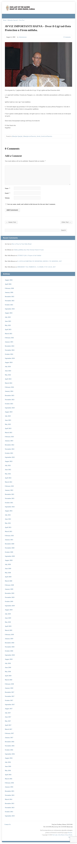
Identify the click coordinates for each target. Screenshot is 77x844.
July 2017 (8, 713)
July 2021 (8, 515)
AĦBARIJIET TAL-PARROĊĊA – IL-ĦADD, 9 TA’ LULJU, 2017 (36, 267)
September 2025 (10, 309)
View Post (21, 20)
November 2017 (9, 696)
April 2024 (8, 379)
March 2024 (8, 383)
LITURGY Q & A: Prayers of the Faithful (29, 255)
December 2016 (9, 741)
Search (63, 230)
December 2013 (9, 803)
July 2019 (8, 614)
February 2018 (9, 684)
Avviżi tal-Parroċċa (46, 136)
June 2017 (8, 717)
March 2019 (8, 630)
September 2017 (10, 704)
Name (7, 188)
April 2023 (8, 428)
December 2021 (9, 494)
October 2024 (9, 354)
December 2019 (9, 593)
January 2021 (9, 539)
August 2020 (8, 560)
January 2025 (9, 342)
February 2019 (9, 634)
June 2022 (8, 469)
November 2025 (9, 300)
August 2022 (8, 461)
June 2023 (8, 420)
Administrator (23, 37)
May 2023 (8, 424)
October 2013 (9, 811)
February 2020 (9, 585)
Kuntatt (70, 832)
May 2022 (8, 474)
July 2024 (8, 366)
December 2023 (9, 395)
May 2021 (8, 523)
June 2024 (8, 371)
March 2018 (8, 680)
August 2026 (8, 280)
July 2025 (8, 317)
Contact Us (8, 824)
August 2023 (8, 412)
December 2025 (9, 296)
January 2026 (9, 292)
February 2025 (9, 337)
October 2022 (9, 453)
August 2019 (8, 610)
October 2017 (9, 700)
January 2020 (9, 589)
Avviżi (38, 136)
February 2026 (9, 288)
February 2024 (9, 387)
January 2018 (9, 688)
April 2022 (8, 478)
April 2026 (8, 284)
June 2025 (8, 321)
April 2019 (8, 626)
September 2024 (10, 358)
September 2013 (10, 816)
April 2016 (8, 774)
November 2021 (9, 498)
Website (7, 198)
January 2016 (9, 787)
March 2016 (8, 779)
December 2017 (9, 692)
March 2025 (8, 333)
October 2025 (9, 305)
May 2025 (8, 325)
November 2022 (9, 449)
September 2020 (10, 556)
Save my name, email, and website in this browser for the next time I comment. (31, 204)
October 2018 (9, 651)
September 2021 (10, 507)
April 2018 (8, 675)
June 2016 (8, 766)
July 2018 (8, 663)
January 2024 (9, 391)
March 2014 (8, 799)
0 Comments (62, 37)
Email (7, 193)
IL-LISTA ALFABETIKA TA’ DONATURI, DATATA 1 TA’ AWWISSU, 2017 (39, 261)
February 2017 (9, 733)
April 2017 (8, 725)
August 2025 (8, 313)
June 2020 (8, 568)
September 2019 (10, 605)
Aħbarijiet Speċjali (13, 20)
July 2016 (8, 762)
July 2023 (8, 416)
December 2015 (9, 791)
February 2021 (9, 535)
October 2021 (9, 502)
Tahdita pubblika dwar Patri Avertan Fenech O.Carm (29, 250)
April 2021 (8, 527)
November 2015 (9, 795)
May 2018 (8, 671)
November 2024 (9, 350)
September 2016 (10, 754)
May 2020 (8, 572)
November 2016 (9, 746)
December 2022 (9, 445)
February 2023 (9, 436)
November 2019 (9, 597)
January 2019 (9, 638)
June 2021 (8, 519)
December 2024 (9, 346)
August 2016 (8, 758)
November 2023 (9, 399)
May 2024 (8, 375)
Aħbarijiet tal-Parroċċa (29, 136)
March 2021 (8, 531)
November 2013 (9, 807)
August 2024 (8, 362)
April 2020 (8, 577)
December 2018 (9, 643)
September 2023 (10, 408)
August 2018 (8, 659)
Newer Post (11, 222)
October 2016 (9, 750)
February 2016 (9, 783)
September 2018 (10, 655)
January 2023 (9, 441)
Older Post (66, 222)
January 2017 (9, 737)
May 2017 (8, 721)
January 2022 (9, 490)
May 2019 (8, 622)
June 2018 (8, 667)
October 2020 (9, 552)
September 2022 (10, 457)
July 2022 (8, 465)
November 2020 (9, 548)
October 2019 (9, 601)
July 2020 (8, 564)
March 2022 (8, 482)
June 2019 (8, 618)
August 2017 (8, 708)
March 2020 (8, 581)
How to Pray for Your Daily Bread (21, 244)
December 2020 (9, 544)
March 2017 (8, 729)
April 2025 (8, 329)
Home (4, 20)
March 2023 (8, 432)
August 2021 (8, 511)
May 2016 (8, 770)
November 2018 (9, 647)
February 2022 (9, 486)
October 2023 (9, 403)
